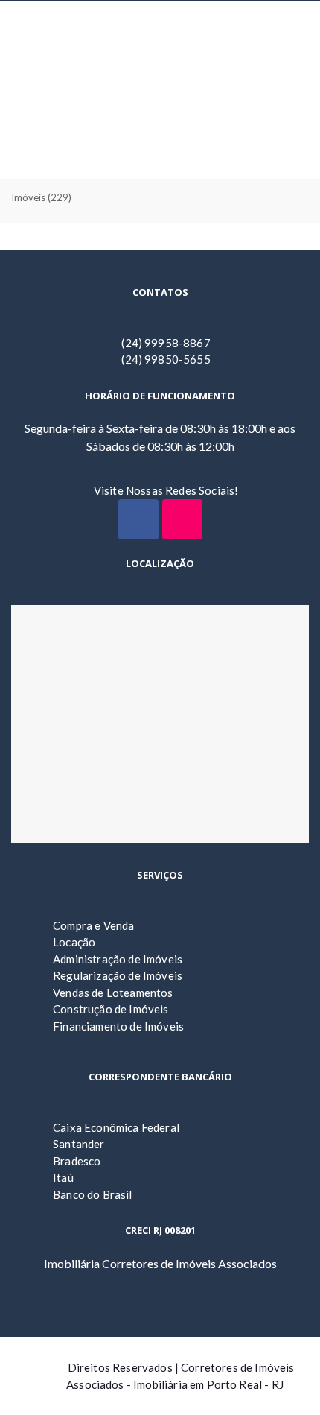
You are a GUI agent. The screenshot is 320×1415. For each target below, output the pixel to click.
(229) (41, 197)
